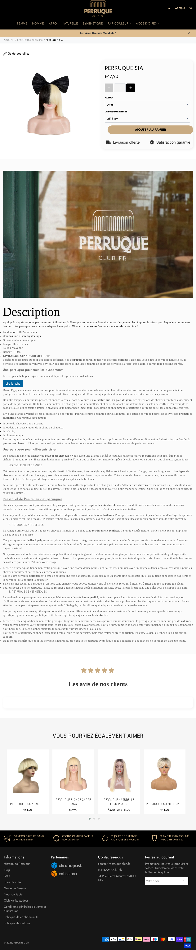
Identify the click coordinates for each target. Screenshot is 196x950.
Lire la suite (13, 383)
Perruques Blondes (30, 40)
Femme (22, 23)
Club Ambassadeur (16, 900)
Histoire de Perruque (17, 864)
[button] (89, 819)
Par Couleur (118, 23)
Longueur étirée (116, 111)
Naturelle (70, 23)
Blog (7, 870)
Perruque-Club (21, 942)
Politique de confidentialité (21, 917)
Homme (38, 23)
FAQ (7, 876)
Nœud (109, 97)
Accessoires (147, 23)
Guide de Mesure (15, 888)
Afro (53, 23)
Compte (180, 8)
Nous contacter (13, 894)
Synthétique (93, 23)
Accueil (9, 40)
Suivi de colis (12, 882)
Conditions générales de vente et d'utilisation (25, 908)
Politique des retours (17, 923)
